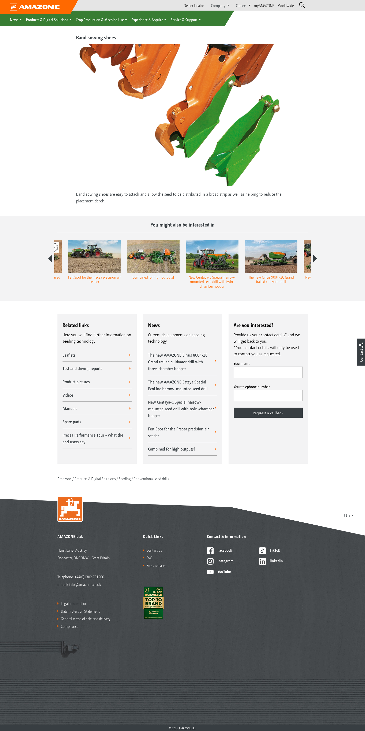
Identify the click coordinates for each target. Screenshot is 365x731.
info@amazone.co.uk (85, 584)
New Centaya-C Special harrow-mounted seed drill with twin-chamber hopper (181, 409)
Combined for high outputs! (171, 449)
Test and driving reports (82, 368)
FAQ (149, 557)
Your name (242, 363)
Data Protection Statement (80, 611)
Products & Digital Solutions (47, 19)
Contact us (154, 550)
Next (315, 259)
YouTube (224, 571)
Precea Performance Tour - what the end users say (93, 438)
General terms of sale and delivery (85, 618)
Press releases (156, 565)
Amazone (64, 478)
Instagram (225, 560)
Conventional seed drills (151, 478)
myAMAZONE (264, 5)
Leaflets (69, 355)
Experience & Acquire (147, 19)
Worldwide (286, 5)
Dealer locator (194, 5)
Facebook (224, 550)
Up (347, 515)
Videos (68, 395)
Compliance (69, 626)
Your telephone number (252, 386)
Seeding (125, 478)
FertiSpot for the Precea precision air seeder (178, 432)
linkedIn (276, 560)
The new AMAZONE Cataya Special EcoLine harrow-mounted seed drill (178, 385)
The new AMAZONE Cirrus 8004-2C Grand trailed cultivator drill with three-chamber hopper (177, 362)
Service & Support (184, 19)
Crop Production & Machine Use (100, 19)
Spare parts (72, 421)
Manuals (70, 408)
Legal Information (74, 603)
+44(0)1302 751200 (89, 576)
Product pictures (76, 381)
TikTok (274, 550)
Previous (50, 259)
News (14, 19)
